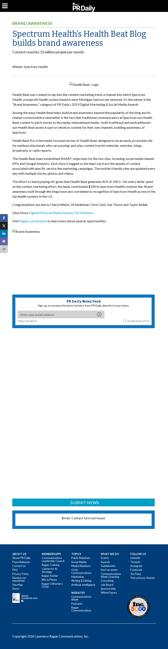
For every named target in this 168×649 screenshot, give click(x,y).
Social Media (78, 562)
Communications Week (81, 598)
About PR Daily (21, 558)
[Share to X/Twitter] (4, 226)
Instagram (136, 566)
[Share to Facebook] (4, 218)
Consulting (107, 580)
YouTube (135, 574)
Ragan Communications (81, 609)
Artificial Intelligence (83, 584)
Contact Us (19, 566)
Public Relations (80, 558)
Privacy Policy (20, 574)
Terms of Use (143, 321)
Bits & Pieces (49, 579)
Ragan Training (50, 564)
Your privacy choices (142, 577)
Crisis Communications (81, 571)
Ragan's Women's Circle (52, 585)
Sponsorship (108, 588)
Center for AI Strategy (49, 570)
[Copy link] (4, 249)
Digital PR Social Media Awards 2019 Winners (61, 213)
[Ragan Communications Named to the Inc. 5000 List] (138, 606)
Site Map (17, 584)
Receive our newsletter (19, 579)
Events (105, 558)
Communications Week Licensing (111, 575)
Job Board (107, 584)
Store (15, 588)
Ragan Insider (50, 575)
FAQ (15, 569)
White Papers (109, 592)
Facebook (136, 569)
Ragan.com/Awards (33, 221)
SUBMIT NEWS (84, 502)
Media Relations (81, 566)
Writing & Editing (81, 580)
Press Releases (21, 562)
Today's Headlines (27, 321)
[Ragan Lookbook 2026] (25, 597)
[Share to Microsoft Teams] (4, 241)
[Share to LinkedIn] (4, 233)
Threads (135, 562)
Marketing (77, 576)
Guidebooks (108, 566)
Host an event (109, 569)
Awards (105, 562)
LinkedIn (135, 558)
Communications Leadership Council (53, 559)
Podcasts (76, 603)
